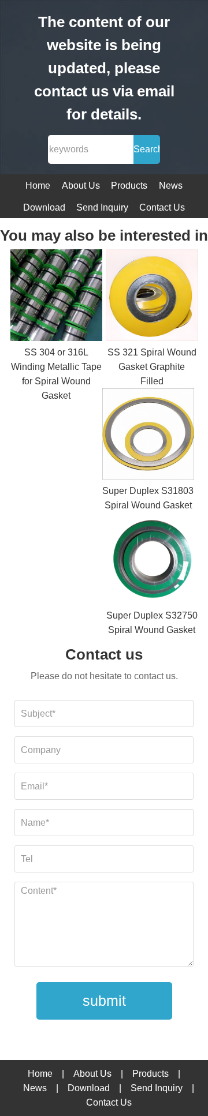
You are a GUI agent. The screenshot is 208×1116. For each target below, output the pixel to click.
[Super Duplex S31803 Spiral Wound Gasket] (148, 436)
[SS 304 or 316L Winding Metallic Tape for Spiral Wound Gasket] (56, 297)
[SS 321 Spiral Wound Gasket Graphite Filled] (152, 297)
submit (104, 1001)
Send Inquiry (102, 207)
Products (129, 185)
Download (44, 207)
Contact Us (162, 207)
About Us (81, 185)
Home (37, 185)
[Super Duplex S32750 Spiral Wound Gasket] (152, 560)
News (171, 185)
